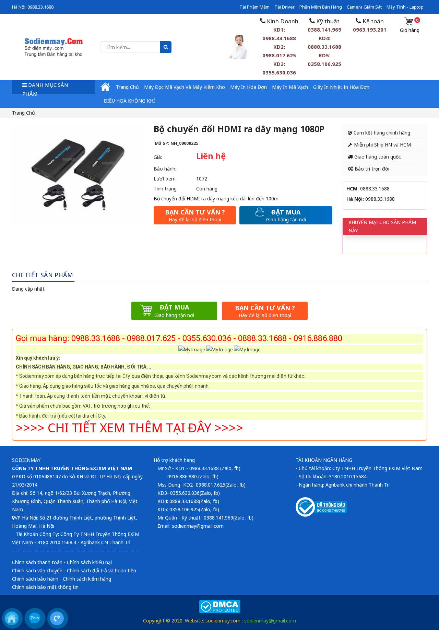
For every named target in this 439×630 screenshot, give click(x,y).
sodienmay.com (222, 620)
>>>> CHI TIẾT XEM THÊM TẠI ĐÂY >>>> (129, 427)
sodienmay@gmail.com (270, 620)
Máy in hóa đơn (248, 87)
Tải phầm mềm (254, 7)
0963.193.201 (370, 29)
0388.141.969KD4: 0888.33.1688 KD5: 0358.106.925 (324, 46)
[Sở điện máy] (53, 46)
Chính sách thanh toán (37, 562)
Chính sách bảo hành (35, 578)
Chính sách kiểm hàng (87, 578)
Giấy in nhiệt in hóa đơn (341, 87)
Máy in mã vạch (290, 87)
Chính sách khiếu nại (89, 562)
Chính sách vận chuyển (37, 570)
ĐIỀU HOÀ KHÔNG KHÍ (129, 100)
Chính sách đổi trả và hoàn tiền (101, 570)
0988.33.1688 (40, 7)
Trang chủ (127, 87)
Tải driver (284, 7)
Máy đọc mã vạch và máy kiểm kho (184, 87)
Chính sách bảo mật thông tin (45, 587)
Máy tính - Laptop (405, 7)
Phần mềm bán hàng (320, 7)
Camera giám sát (364, 7)
